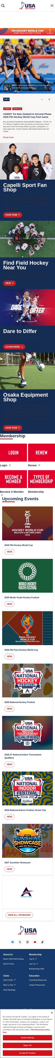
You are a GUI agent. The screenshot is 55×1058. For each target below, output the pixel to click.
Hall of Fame (8, 964)
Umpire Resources (37, 985)
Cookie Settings (27, 1038)
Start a (9, 985)
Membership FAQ (36, 969)
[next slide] (49, 99)
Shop (13, 215)
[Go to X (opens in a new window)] (20, 942)
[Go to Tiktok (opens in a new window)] (42, 942)
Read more (8, 137)
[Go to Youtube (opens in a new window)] (35, 942)
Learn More (12, 347)
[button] (27, 87)
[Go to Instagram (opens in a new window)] (27, 942)
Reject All (27, 1045)
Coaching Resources (38, 980)
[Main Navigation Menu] (52, 6)
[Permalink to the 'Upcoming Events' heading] (40, 498)
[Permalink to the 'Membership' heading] (27, 435)
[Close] (52, 1013)
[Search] (3, 6)
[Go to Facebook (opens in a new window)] (12, 942)
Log (33, 959)
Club (9, 980)
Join (33, 964)
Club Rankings (9, 990)
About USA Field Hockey (13, 959)
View (9, 552)
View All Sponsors (19, 915)
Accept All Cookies (27, 1053)
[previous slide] (42, 99)
